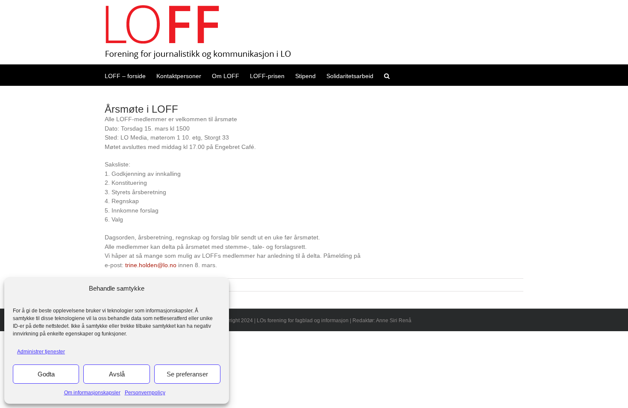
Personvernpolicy (145, 393)
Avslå (117, 374)
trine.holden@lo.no (150, 265)
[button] (387, 75)
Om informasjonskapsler (92, 393)
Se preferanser (187, 374)
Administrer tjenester (41, 352)
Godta (46, 374)
